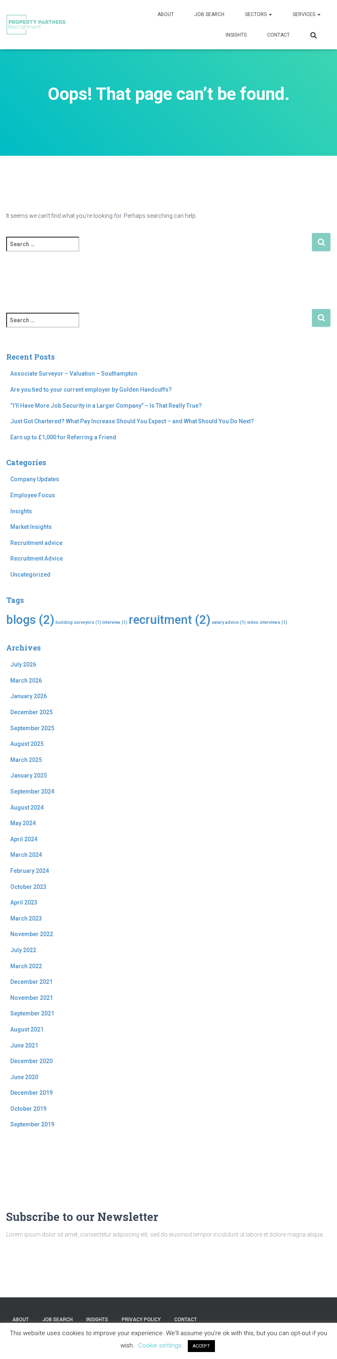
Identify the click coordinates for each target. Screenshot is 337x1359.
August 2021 (27, 1029)
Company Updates (34, 479)
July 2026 (23, 664)
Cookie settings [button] (160, 1345)
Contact (278, 35)
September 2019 (32, 1124)
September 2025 (32, 728)
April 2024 (23, 839)
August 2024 (27, 807)
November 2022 (31, 934)
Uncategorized (30, 574)
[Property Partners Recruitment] (36, 24)
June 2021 (24, 1045)
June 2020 (24, 1077)
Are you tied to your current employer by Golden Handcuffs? (91, 389)
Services (304, 14)
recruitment (169, 620)
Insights (236, 35)
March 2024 (26, 854)
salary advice (229, 622)
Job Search (209, 14)
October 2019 (28, 1108)
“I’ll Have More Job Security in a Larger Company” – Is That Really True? (106, 405)
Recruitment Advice (36, 558)
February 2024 (29, 871)
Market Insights (31, 527)
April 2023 (23, 902)
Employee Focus (32, 495)
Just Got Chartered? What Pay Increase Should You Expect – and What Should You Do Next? (132, 421)
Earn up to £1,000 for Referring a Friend (63, 437)
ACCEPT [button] (201, 1346)
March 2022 (26, 966)
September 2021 (32, 1013)
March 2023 (26, 918)
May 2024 (23, 823)
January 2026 (28, 696)
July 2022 (23, 950)
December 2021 (31, 981)
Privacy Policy (141, 1319)
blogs (30, 620)
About (165, 14)
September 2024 (32, 791)
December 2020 (31, 1061)
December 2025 (31, 712)
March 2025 (26, 760)
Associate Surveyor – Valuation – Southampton (73, 373)
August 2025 (27, 744)
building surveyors (78, 622)
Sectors (256, 14)
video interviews (267, 622)
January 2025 (28, 775)
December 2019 (31, 1092)
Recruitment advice (36, 543)
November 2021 (31, 997)
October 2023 (28, 887)
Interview (114, 622)
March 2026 (26, 680)
